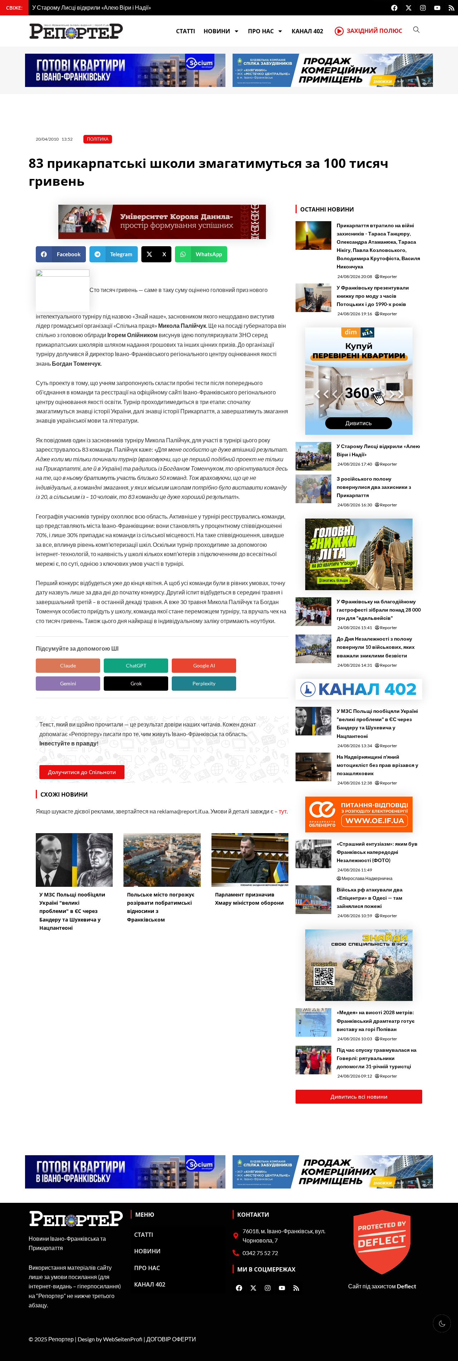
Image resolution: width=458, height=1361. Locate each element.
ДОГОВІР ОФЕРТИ (171, 1339)
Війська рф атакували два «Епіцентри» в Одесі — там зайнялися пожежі (370, 897)
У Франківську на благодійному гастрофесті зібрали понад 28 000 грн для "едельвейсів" (379, 609)
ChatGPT (136, 665)
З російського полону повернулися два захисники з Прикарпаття (374, 487)
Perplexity (204, 683)
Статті (185, 31)
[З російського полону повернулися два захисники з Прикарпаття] (313, 489)
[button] (61, 254)
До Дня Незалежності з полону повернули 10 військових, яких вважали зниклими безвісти (376, 647)
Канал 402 (307, 31)
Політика (97, 139)
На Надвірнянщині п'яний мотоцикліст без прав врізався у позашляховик (377, 765)
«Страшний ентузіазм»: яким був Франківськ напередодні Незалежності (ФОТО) (377, 852)
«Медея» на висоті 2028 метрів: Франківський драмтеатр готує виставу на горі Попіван (376, 1020)
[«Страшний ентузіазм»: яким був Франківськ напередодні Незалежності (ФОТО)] (313, 854)
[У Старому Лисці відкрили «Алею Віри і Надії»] (313, 456)
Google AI (204, 665)
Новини (217, 31)
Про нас (261, 31)
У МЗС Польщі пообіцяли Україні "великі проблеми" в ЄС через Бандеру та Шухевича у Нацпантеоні (377, 723)
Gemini (68, 683)
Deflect (406, 1286)
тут (283, 811)
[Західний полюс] (339, 31)
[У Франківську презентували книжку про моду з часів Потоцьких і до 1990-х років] (313, 297)
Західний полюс (374, 31)
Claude (68, 665)
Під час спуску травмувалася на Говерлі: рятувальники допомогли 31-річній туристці (376, 1058)
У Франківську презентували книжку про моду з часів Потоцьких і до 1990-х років (373, 296)
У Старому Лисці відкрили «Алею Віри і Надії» (378, 450)
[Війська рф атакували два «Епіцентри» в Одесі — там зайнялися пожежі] (313, 899)
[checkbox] (442, 1323)
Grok (136, 683)
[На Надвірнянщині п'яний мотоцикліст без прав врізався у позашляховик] (313, 767)
